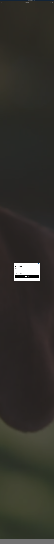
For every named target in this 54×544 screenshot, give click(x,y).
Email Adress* (16, 271)
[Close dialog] (39, 264)
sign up (27, 276)
